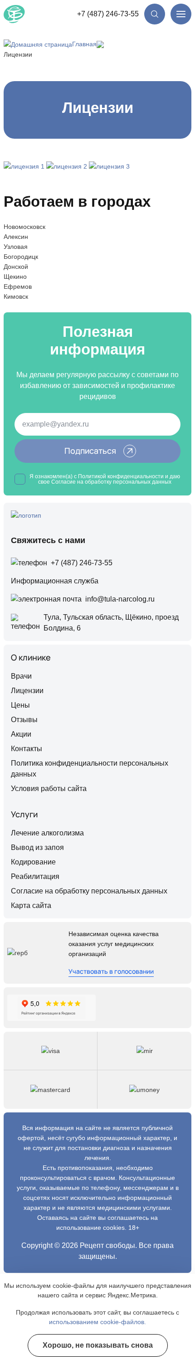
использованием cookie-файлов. (97, 1321)
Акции (21, 734)
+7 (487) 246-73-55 (108, 14)
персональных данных (142, 482)
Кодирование (33, 862)
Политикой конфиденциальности (121, 476)
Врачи (21, 676)
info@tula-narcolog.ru (120, 599)
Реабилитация (35, 876)
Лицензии (27, 690)
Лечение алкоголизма (47, 833)
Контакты (26, 748)
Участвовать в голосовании (111, 971)
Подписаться (90, 450)
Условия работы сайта (49, 788)
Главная (84, 44)
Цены (20, 705)
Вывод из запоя (37, 847)
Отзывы (24, 719)
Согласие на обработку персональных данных (89, 891)
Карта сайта (31, 905)
